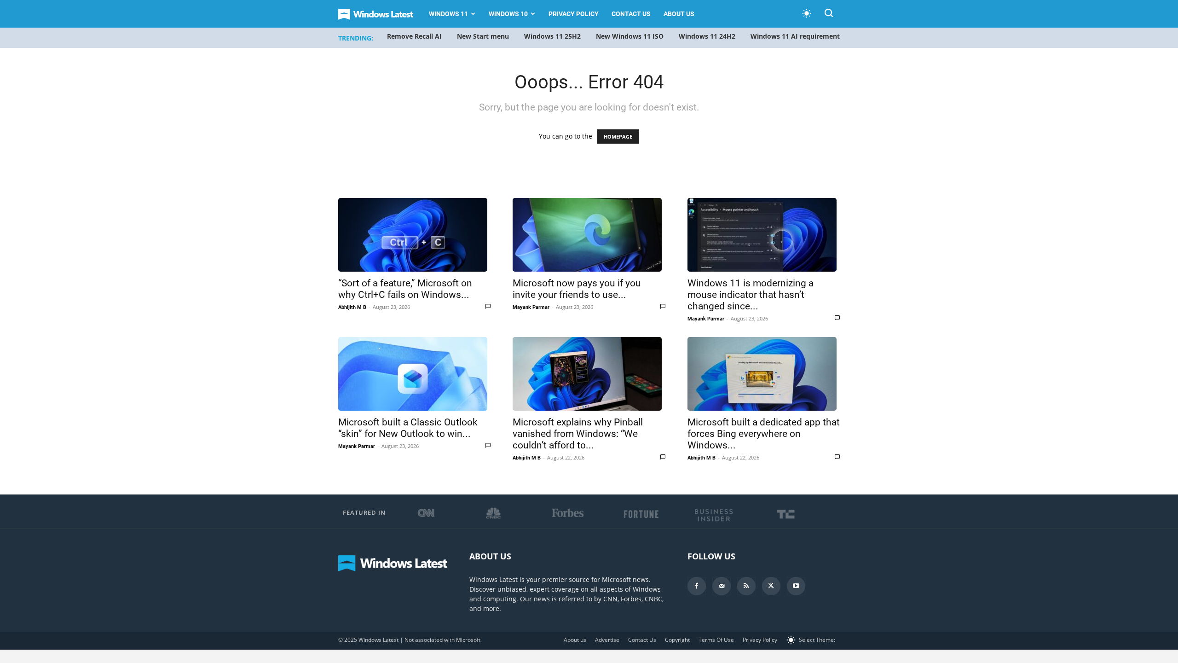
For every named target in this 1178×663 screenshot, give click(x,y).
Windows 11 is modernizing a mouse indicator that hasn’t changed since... (750, 295)
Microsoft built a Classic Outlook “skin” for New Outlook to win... (408, 428)
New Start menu (483, 36)
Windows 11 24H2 (707, 36)
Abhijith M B (352, 307)
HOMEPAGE (618, 136)
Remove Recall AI (414, 36)
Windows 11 (448, 13)
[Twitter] (771, 586)
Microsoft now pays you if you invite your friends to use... (577, 289)
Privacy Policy (574, 13)
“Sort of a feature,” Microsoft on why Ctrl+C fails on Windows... (405, 289)
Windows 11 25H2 (552, 36)
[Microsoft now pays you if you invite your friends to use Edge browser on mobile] (589, 235)
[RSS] (746, 586)
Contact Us (631, 13)
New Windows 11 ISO (630, 36)
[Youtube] (796, 586)
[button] (829, 14)
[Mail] (721, 586)
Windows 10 (508, 13)
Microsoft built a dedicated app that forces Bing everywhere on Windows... (763, 434)
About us (679, 13)
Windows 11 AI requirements (797, 36)
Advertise (607, 640)
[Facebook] (696, 586)
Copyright (677, 640)
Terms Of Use (716, 640)
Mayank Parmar (531, 307)
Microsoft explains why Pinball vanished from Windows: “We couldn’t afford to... (578, 434)
